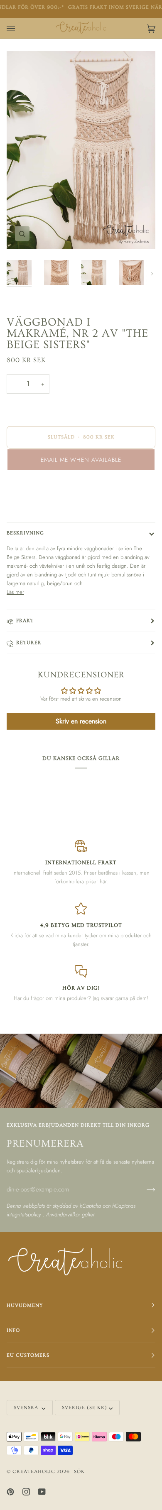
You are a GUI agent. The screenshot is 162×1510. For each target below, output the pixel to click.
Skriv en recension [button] (81, 721)
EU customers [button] (28, 1355)
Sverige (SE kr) (84, 1407)
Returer (29, 642)
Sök (79, 1471)
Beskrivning (25, 533)
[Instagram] (26, 1491)
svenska (27, 1407)
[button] (81, 460)
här (103, 881)
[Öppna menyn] (19, 28)
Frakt (25, 620)
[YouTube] (42, 1491)
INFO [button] (13, 1330)
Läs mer (15, 592)
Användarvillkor (64, 1214)
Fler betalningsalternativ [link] (33, 509)
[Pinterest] (10, 1491)
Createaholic (33, 1471)
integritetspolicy (25, 1214)
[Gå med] (144, 1189)
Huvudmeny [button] (25, 1305)
